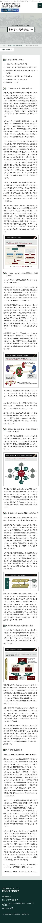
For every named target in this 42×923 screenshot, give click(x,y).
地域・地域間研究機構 (9, 900)
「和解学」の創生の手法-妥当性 (17, 64)
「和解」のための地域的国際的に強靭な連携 (21, 67)
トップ (3, 45)
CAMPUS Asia (6, 908)
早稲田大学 (5, 897)
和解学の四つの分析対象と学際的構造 (19, 76)
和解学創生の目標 (12, 82)
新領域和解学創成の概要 (15, 45)
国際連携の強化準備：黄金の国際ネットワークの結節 (22, 72)
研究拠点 (18, 904)
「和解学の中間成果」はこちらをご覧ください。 (20, 871)
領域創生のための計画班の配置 (16, 79)
